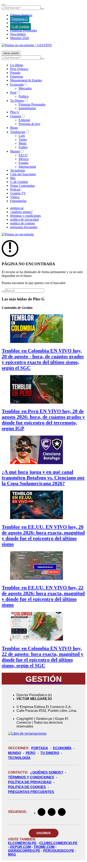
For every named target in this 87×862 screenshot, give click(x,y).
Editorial (24, 120)
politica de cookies (22, 223)
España (23, 163)
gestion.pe (17, 208)
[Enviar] (42, 8)
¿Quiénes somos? (46, 772)
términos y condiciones (25, 215)
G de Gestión (20, 26)
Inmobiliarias (27, 108)
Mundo (15, 151)
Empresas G (20, 19)
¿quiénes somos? (21, 212)
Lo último (16, 65)
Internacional (27, 166)
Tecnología (17, 170)
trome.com (44, 847)
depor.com (20, 847)
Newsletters (18, 34)
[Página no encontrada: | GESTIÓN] (27, 45)
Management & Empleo (26, 80)
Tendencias (17, 132)
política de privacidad (24, 219)
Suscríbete (43, 833)
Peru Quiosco (19, 69)
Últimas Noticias (21, 15)
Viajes (23, 139)
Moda (22, 143)
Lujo (22, 135)
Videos (14, 197)
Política (24, 96)
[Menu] (3, 4)
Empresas (16, 23)
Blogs (14, 127)
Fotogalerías (18, 201)
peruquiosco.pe (58, 850)
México (24, 159)
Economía (17, 84)
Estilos (23, 147)
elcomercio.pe (22, 843)
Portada (15, 72)
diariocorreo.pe (24, 850)
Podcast (15, 189)
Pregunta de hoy (29, 124)
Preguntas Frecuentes (31, 792)
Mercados (25, 88)
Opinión (15, 116)
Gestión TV (18, 193)
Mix (13, 178)
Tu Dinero (17, 100)
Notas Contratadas (22, 185)
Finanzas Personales (23, 30)
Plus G (14, 112)
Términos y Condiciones (31, 777)
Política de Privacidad (30, 782)
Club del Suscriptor (23, 174)
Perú (13, 92)
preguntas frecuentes (23, 227)
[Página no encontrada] (18, 234)
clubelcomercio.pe (58, 843)
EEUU (23, 155)
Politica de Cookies (27, 787)
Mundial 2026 (19, 38)
